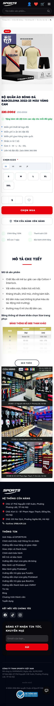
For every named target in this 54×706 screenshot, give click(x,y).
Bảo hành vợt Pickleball (13, 565)
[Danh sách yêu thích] (29, 200)
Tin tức (5, 589)
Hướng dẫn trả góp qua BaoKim (18, 581)
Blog (4, 593)
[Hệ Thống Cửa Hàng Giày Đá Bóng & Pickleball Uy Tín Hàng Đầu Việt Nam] (9, 4)
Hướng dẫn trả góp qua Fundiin (17, 573)
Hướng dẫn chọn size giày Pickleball (20, 577)
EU (6, 166)
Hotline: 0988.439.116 (16, 523)
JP (27, 166)
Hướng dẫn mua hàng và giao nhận (19, 545)
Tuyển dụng (7, 601)
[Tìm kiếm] (48, 11)
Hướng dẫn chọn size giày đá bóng (19, 561)
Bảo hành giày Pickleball (14, 569)
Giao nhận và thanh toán (14, 549)
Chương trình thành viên (13, 597)
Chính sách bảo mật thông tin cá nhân (20, 541)
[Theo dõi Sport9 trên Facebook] (5, 615)
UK (20, 166)
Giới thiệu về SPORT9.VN (14, 537)
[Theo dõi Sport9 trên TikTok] (13, 615)
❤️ (36, 4)
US (13, 166)
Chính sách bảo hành (12, 553)
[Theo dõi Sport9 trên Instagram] (20, 615)
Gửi (27, 647)
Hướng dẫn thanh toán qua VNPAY (19, 585)
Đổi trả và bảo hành (12, 557)
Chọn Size (10, 160)
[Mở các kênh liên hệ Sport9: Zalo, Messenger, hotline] (46, 691)
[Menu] (49, 4)
